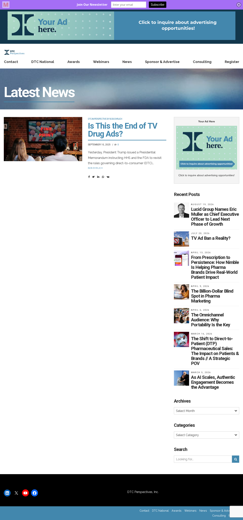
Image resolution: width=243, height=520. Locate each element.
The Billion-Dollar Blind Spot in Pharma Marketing (212, 296)
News (127, 62)
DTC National (42, 62)
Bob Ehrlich (95, 168)
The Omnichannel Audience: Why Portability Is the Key (210, 319)
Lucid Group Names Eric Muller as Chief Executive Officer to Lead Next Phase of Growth (215, 217)
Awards (73, 62)
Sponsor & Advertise (162, 62)
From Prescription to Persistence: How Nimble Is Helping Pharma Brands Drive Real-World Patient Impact (215, 267)
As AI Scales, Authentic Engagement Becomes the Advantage (213, 382)
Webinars (101, 62)
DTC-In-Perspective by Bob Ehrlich (105, 119)
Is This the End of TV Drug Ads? (122, 130)
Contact (11, 62)
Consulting (202, 62)
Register (232, 62)
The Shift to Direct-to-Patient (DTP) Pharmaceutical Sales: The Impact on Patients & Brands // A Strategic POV (215, 351)
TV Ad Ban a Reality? (210, 238)
